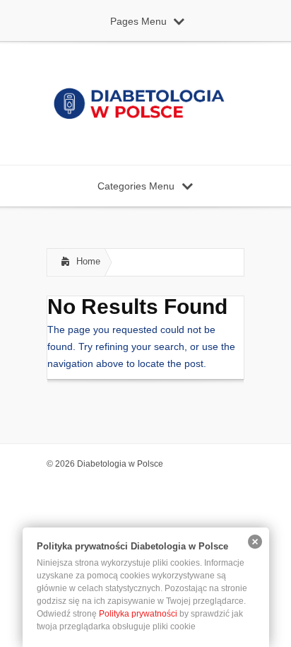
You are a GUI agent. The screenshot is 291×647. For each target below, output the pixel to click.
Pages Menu (138, 21)
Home (88, 261)
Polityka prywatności (138, 614)
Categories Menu (135, 186)
